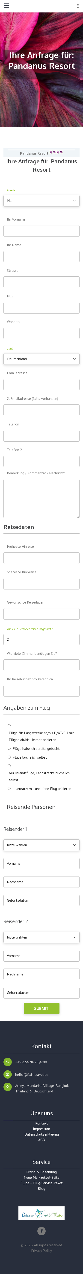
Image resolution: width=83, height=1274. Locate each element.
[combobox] (41, 200)
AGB (41, 1139)
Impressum (41, 1128)
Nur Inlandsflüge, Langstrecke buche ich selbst (39, 776)
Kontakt (41, 1123)
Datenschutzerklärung (41, 1134)
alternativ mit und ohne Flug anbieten (42, 788)
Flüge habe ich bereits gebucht (36, 748)
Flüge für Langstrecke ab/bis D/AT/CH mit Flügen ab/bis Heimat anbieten (41, 736)
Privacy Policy (41, 1250)
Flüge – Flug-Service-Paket (42, 1183)
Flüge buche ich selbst (30, 757)
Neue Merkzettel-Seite (41, 1177)
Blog (41, 1188)
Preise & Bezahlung (41, 1171)
